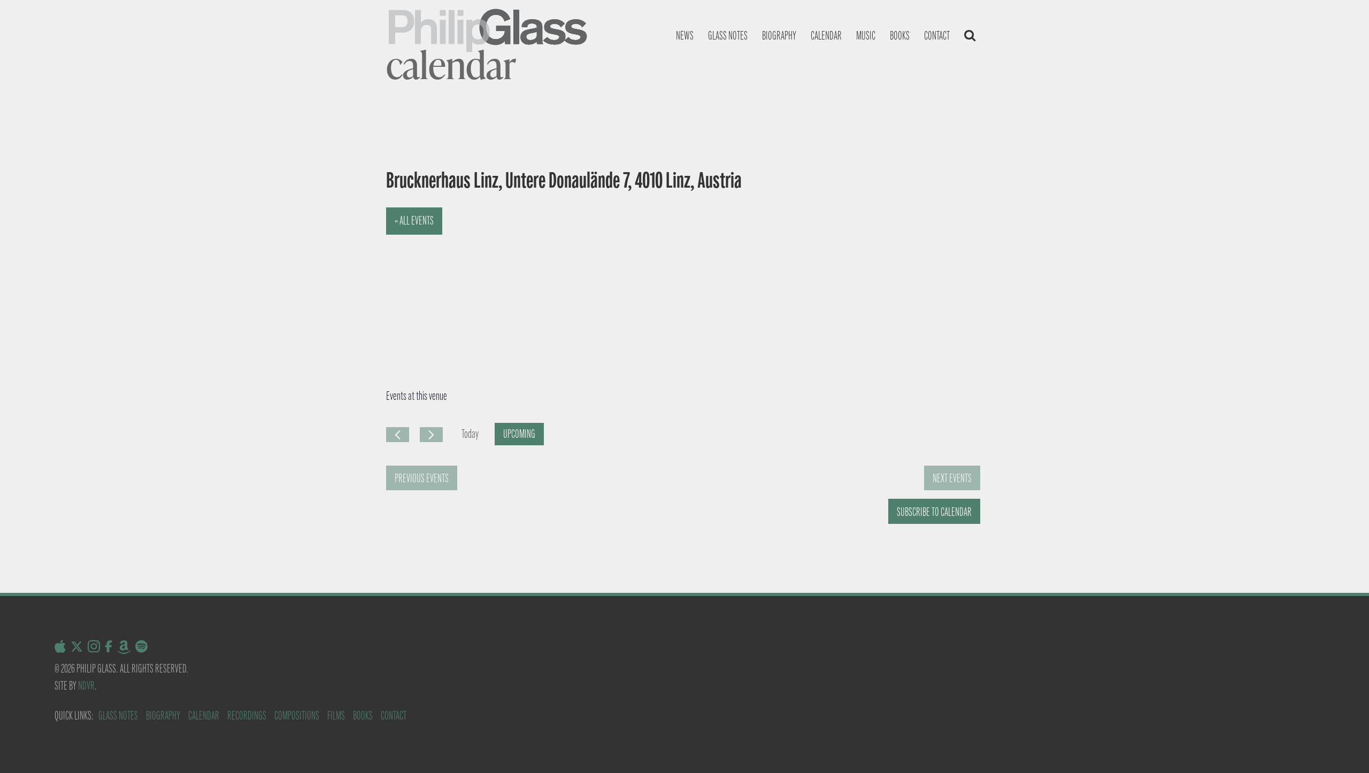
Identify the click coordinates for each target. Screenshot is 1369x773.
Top (1343, 747)
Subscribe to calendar (934, 512)
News (685, 35)
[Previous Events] (397, 434)
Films (336, 715)
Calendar (826, 35)
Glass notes (728, 35)
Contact (937, 35)
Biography (779, 35)
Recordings (246, 715)
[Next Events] (431, 434)
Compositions (296, 715)
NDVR (86, 685)
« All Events (414, 220)
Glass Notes (118, 715)
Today (470, 433)
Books (900, 35)
